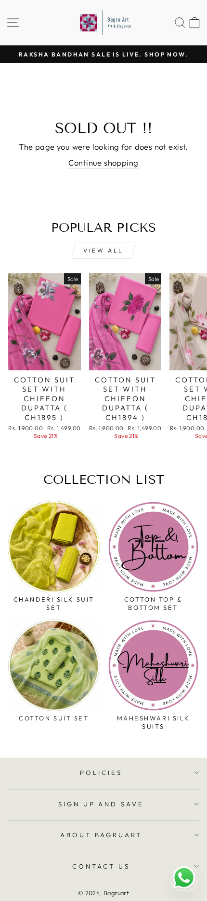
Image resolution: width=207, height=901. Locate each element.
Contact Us (101, 866)
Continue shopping (103, 162)
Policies (101, 772)
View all (103, 250)
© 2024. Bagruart (103, 893)
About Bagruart (101, 835)
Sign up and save (101, 804)
